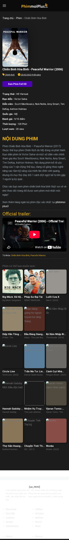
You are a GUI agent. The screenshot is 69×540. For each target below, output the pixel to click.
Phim (19, 18)
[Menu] (4, 6)
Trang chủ (7, 18)
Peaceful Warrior (37, 255)
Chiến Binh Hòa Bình (20, 255)
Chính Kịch (10, 75)
